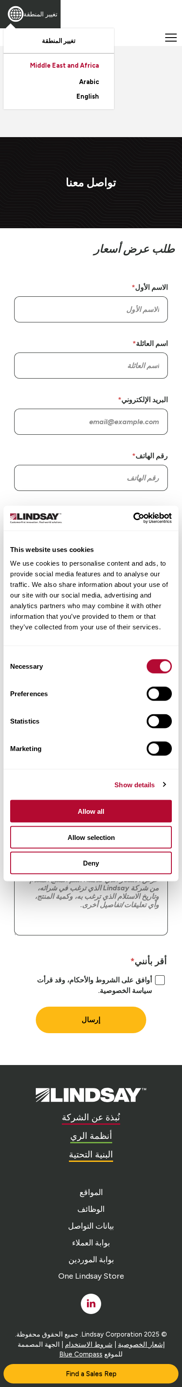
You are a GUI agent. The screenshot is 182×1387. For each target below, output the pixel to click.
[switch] (159, 694)
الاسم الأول (151, 287)
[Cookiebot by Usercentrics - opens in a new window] (133, 518)
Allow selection (91, 837)
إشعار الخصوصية (141, 1345)
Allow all (91, 811)
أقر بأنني (151, 961)
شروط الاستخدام (89, 1345)
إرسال (91, 1019)
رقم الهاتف (152, 456)
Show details (134, 784)
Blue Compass (80, 1354)
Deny (91, 863)
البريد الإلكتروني (144, 399)
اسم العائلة (152, 343)
